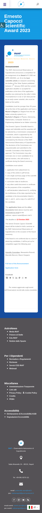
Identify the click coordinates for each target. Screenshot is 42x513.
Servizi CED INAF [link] (16, 365)
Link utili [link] (12, 390)
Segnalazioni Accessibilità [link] (18, 417)
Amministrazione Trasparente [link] (21, 387)
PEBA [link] (11, 399)
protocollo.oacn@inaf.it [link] (23, 490)
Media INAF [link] (14, 332)
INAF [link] (10, 448)
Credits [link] (12, 396)
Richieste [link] (13, 362)
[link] (2, 25)
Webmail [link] (13, 369)
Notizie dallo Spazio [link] (17, 341)
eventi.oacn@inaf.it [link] (20, 505)
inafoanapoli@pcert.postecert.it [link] (23, 493)
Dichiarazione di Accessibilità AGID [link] (22, 414)
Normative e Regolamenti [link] (20, 359)
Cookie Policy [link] (31, 393)
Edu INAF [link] (13, 338)
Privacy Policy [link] (15, 393)
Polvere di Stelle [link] (16, 335)
